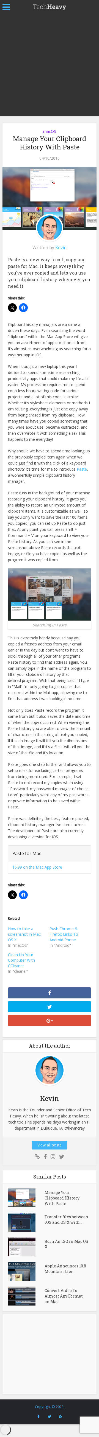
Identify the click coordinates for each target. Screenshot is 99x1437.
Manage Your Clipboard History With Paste (62, 1198)
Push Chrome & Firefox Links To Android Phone (64, 934)
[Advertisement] (49, 66)
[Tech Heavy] (49, 6)
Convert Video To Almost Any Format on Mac (64, 1296)
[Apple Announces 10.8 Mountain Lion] (26, 1271)
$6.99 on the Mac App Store (37, 867)
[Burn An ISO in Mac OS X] (26, 1246)
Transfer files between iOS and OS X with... (66, 1219)
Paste (82, 469)
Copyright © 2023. (49, 1406)
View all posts (49, 1145)
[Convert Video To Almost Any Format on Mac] (26, 1296)
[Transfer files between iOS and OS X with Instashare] (26, 1222)
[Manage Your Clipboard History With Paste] (26, 1197)
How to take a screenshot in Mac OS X (24, 934)
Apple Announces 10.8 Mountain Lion (65, 1268)
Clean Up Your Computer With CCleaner (21, 960)
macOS (49, 131)
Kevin (61, 247)
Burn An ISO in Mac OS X (66, 1244)
